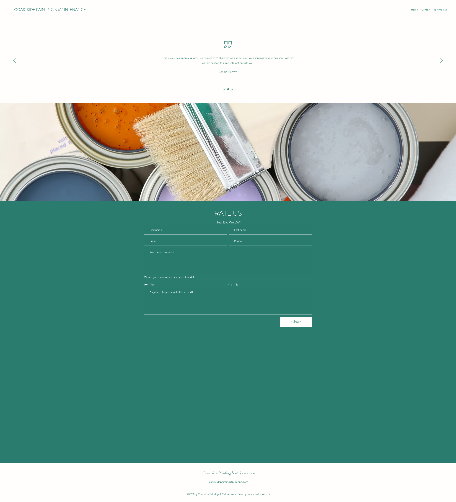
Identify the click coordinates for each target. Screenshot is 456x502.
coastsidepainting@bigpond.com (228, 481)
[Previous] (14, 60)
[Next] (441, 60)
